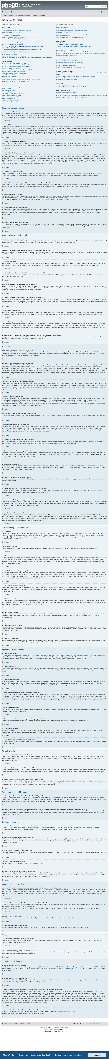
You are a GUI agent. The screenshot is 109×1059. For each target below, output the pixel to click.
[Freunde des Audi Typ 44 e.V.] (10, 5)
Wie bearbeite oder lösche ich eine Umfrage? (13, 71)
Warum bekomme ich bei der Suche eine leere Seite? (69, 64)
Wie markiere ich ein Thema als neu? (11, 83)
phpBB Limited (15, 290)
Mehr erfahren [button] (77, 1055)
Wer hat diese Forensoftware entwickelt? (66, 92)
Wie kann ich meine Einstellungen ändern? (12, 44)
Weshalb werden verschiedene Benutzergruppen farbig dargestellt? (73, 34)
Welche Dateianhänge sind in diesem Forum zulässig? (69, 85)
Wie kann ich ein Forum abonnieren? (65, 77)
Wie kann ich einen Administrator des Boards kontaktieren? (71, 97)
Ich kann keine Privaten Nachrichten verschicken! (68, 42)
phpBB (49, 1027)
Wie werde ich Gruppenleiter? (63, 32)
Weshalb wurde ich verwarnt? (9, 76)
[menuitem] (13, 12)
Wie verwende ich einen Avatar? (10, 54)
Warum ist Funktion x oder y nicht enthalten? (67, 94)
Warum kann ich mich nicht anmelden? (12, 32)
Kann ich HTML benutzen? (8, 90)
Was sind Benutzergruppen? (63, 29)
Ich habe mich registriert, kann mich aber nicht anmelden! (16, 30)
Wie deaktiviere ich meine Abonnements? (66, 79)
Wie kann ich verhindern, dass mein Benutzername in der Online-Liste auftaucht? (22, 46)
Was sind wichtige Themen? (9, 98)
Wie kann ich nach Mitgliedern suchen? (66, 65)
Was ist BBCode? (6, 88)
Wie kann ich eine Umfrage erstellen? (11, 68)
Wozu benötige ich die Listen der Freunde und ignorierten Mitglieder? (73, 51)
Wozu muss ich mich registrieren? (10, 25)
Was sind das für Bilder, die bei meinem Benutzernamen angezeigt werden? (21, 52)
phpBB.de (28, 290)
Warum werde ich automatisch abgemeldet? (13, 37)
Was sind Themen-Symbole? (9, 101)
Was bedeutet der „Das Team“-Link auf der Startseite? (70, 37)
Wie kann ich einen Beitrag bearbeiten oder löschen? (15, 65)
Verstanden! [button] (97, 1055)
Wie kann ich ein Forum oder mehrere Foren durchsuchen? (71, 60)
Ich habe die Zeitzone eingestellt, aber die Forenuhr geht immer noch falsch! (21, 49)
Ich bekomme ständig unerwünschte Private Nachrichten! (70, 44)
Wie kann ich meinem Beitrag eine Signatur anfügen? (15, 66)
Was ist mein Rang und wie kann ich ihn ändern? (14, 56)
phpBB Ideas (84, 980)
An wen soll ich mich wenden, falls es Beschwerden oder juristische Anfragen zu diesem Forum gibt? (81, 95)
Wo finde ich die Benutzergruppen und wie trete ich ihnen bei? (71, 30)
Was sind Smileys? (6, 92)
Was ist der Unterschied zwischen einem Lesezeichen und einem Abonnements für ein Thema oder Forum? (81, 73)
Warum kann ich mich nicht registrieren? (12, 29)
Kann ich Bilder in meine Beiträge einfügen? (13, 93)
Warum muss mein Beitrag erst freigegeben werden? (15, 81)
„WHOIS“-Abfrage (29, 993)
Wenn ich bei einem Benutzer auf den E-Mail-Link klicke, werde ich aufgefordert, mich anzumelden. (27, 57)
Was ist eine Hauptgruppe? (63, 35)
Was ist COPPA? (6, 27)
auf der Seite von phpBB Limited (69, 968)
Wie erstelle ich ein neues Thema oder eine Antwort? (15, 63)
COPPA (96, 155)
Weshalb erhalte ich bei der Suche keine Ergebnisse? (69, 62)
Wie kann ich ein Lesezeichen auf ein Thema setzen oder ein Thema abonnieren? (77, 76)
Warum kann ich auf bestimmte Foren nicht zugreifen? (15, 73)
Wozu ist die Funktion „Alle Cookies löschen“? (13, 39)
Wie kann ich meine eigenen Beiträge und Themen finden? (70, 67)
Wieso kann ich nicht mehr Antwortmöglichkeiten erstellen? (17, 69)
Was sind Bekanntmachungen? (10, 96)
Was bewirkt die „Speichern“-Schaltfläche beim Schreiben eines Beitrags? (20, 79)
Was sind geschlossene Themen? (10, 100)
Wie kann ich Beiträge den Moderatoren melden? (14, 78)
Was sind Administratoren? (62, 25)
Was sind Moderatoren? (62, 27)
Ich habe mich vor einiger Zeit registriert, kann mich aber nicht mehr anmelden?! (22, 34)
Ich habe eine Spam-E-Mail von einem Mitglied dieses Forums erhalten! (74, 46)
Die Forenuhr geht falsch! (8, 47)
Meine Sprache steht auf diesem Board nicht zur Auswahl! (16, 51)
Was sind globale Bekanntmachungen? (12, 95)
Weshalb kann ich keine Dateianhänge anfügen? (14, 74)
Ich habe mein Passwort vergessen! (11, 35)
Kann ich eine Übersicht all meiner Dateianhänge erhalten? (71, 86)
